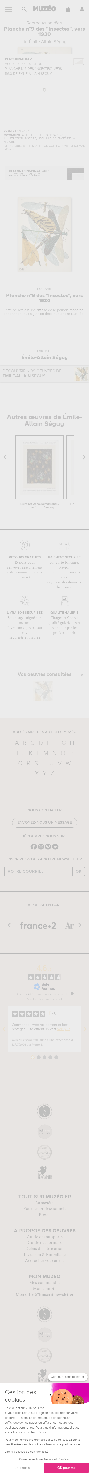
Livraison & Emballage (45, 1254)
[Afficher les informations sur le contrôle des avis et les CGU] (72, 994)
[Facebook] (33, 849)
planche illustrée (70, 314)
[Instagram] (40, 849)
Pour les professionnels (44, 1208)
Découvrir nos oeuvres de (32, 373)
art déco (46, 314)
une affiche (38, 310)
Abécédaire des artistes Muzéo (45, 732)
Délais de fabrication (44, 1248)
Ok (79, 871)
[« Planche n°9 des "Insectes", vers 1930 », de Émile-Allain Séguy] (43, 691)
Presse (44, 1214)
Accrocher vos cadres (44, 1260)
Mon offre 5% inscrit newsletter (45, 1294)
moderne (76, 310)
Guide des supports (45, 1237)
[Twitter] (55, 849)
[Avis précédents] (3, 1029)
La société (44, 1203)
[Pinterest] (48, 849)
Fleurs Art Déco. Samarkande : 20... (40, 506)
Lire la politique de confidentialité (26, 1451)
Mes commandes (44, 1282)
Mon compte (44, 1288)
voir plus (63, 1029)
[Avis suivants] (85, 1029)
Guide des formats (45, 1242)
